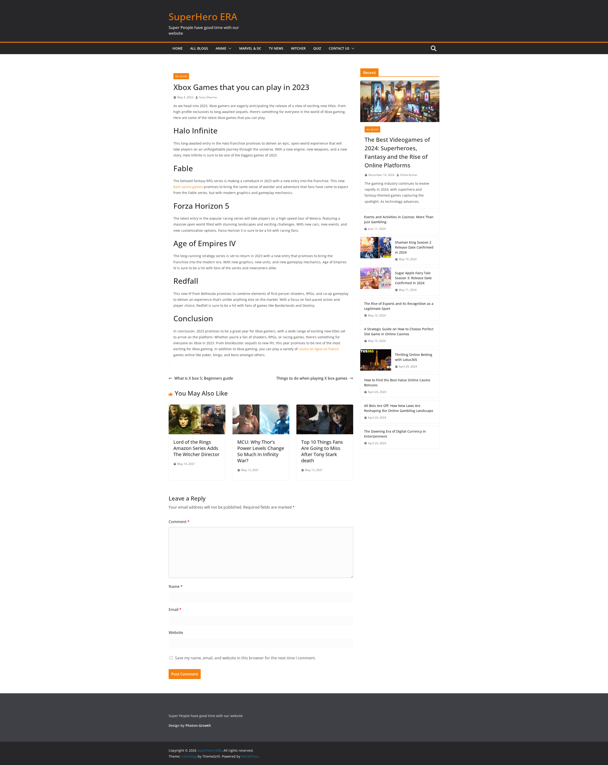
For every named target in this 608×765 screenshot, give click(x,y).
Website (176, 632)
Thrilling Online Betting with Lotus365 (413, 357)
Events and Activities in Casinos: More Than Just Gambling (398, 219)
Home (177, 48)
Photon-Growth (198, 725)
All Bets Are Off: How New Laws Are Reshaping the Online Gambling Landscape (398, 408)
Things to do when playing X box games (311, 378)
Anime (221, 48)
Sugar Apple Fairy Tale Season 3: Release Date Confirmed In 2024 (413, 278)
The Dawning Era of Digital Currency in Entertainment (395, 434)
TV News (276, 48)
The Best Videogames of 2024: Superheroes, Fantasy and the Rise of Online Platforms (397, 152)
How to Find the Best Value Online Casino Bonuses (397, 382)
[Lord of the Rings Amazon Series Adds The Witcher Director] (197, 408)
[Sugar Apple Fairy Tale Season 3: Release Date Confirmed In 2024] (375, 281)
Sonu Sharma (208, 97)
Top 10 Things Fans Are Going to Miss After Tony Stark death (322, 451)
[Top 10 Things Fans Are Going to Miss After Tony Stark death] (324, 408)
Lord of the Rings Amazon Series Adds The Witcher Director (196, 448)
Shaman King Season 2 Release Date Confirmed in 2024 (414, 247)
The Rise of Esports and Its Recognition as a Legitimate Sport (398, 306)
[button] (229, 48)
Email (175, 609)
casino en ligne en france (319, 349)
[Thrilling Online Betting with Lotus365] (375, 360)
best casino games (188, 186)
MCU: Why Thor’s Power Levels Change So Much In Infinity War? (260, 451)
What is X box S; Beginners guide (203, 378)
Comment (179, 521)
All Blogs (199, 48)
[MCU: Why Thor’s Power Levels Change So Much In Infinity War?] (261, 408)
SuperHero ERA (203, 16)
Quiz (317, 48)
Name (176, 586)
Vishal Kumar (409, 175)
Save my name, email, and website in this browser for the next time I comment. (245, 658)
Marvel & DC (250, 48)
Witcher (298, 48)
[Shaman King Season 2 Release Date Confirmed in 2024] (375, 251)
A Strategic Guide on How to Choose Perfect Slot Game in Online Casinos (398, 331)
